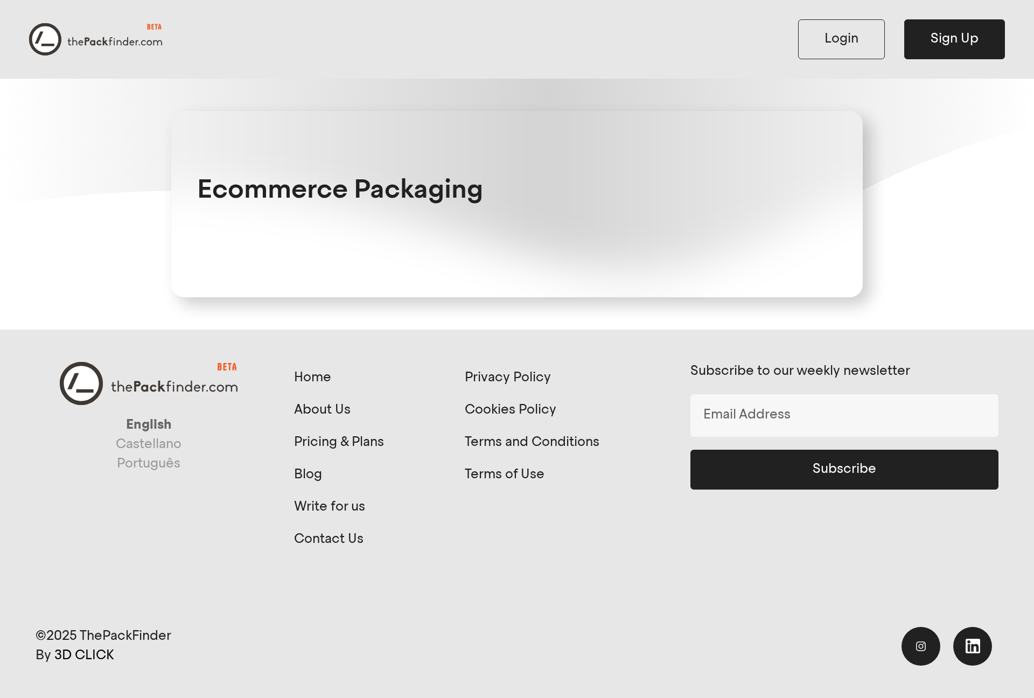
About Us (322, 410)
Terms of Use (504, 475)
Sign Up (955, 39)
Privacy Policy (508, 378)
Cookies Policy (510, 410)
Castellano (148, 444)
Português (148, 464)
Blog (308, 475)
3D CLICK (84, 656)
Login (841, 39)
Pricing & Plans (339, 442)
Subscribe (844, 469)
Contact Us (329, 539)
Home (312, 378)
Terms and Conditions (532, 442)
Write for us (329, 507)
